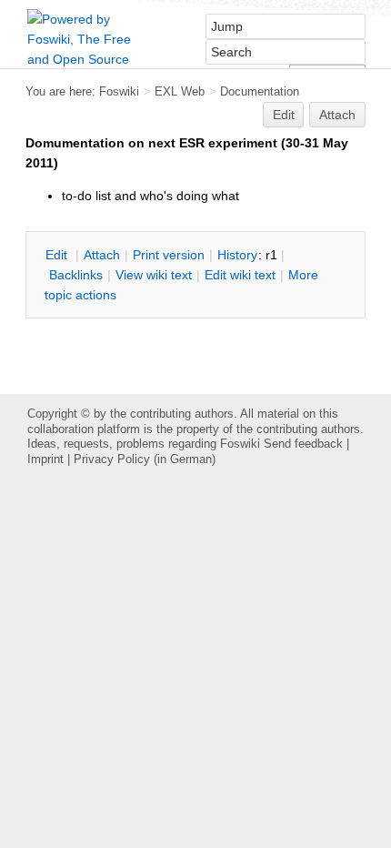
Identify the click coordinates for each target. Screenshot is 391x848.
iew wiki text (153, 275)
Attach (337, 114)
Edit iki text (240, 275)
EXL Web (180, 91)
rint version (169, 254)
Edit (284, 114)
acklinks (76, 275)
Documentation (259, 91)
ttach (102, 254)
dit (58, 254)
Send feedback (303, 443)
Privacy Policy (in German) (145, 459)
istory (237, 254)
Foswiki (119, 91)
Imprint (45, 459)
